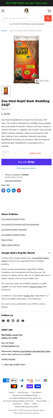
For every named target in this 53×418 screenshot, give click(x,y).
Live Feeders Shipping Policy (13, 234)
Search (11, 392)
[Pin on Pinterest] (19, 190)
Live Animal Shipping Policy (13, 219)
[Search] (48, 18)
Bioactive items (36, 286)
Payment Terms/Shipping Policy (25, 395)
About (26, 404)
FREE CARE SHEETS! (10, 245)
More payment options (26, 168)
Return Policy (7, 240)
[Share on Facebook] (3, 190)
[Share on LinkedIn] (14, 190)
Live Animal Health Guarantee (14, 229)
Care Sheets (36, 392)
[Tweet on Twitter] (9, 190)
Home (4, 31)
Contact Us (17, 404)
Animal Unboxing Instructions (26, 406)
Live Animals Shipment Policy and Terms (25, 398)
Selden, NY (28, 295)
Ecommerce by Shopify (30, 413)
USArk (34, 404)
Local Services (23, 392)
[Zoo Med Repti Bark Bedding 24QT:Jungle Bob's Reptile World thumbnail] (5, 90)
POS (15, 413)
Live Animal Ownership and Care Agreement (20, 224)
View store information (13, 181)
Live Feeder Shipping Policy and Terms (18, 401)
